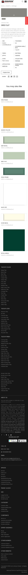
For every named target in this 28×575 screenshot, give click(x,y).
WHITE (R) (4, 207)
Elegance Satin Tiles (6, 343)
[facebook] (2, 435)
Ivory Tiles (3, 283)
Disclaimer (24, 572)
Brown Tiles (4, 276)
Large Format (4, 495)
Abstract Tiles (4, 311)
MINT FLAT (4, 161)
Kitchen (3, 471)
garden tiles (16, 429)
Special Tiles (4, 385)
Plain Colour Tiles (5, 327)
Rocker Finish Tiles (5, 373)
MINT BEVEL (4, 146)
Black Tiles (3, 272)
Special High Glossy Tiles (7, 381)
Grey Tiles (3, 281)
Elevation (3, 476)
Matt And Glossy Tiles (6, 357)
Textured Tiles (4, 390)
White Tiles (3, 302)
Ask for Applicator (5, 536)
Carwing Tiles (4, 341)
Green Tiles (4, 279)
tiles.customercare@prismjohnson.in (10, 458)
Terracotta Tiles (5, 301)
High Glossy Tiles (5, 355)
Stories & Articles (5, 524)
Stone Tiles (3, 330)
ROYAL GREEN (5, 253)
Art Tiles (3, 313)
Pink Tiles (3, 293)
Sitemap (9, 570)
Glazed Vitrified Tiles (6, 507)
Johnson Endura (5, 543)
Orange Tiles (4, 291)
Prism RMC (3, 556)
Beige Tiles (3, 270)
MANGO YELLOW (5, 130)
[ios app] (22, 441)
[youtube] (11, 435)
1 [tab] (14, 15)
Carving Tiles (4, 340)
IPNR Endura (4, 558)
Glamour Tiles (4, 347)
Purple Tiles (4, 295)
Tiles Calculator (5, 534)
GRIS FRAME (4, 100)
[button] (22, 2)
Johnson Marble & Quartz (7, 547)
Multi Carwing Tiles (5, 362)
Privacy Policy (22, 570)
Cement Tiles (4, 315)
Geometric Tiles (5, 319)
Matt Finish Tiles (5, 359)
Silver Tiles (3, 299)
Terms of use (15, 570)
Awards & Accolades (6, 520)
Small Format (4, 499)
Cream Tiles (4, 278)
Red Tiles (3, 297)
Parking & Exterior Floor (6, 484)
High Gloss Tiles (5, 353)
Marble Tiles (4, 321)
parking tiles (21, 427)
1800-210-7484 (5, 449)
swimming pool (5, 429)
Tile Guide (3, 532)
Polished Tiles (4, 366)
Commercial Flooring (6, 480)
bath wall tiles (4, 424)
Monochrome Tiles (6, 325)
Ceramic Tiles (4, 505)
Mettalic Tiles (4, 323)
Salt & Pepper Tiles (5, 329)
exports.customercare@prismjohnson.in (11, 460)
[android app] (13, 441)
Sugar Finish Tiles (5, 388)
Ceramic (17, 55)
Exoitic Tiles (4, 345)
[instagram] (6, 435)
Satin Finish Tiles (5, 379)
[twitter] (4, 435)
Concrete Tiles (4, 317)
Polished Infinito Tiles (6, 364)
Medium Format (5, 497)
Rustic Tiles (4, 377)
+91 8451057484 (6, 452)
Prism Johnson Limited (7, 554)
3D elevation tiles (10, 421)
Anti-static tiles (14, 427)
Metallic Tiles (4, 285)
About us (3, 518)
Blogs (2, 531)
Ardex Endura (4, 560)
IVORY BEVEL (4, 223)
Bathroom (3, 472)
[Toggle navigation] (25, 1)
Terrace (3, 474)
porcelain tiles (12, 424)
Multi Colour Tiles (5, 287)
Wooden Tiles (4, 332)
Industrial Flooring (5, 482)
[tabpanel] (14, 12)
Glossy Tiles (4, 349)
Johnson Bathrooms (6, 545)
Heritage (14, 6)
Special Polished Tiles (6, 383)
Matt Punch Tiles (5, 360)
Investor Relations (5, 522)
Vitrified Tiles (4, 509)
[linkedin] (8, 435)
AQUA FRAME (4, 177)
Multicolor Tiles (4, 289)
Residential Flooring (6, 478)
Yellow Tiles (4, 304)
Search (8, 6)
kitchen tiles (21, 423)
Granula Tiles (4, 351)
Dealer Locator (6, 488)
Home (2, 6)
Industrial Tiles (4, 511)
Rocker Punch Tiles (5, 375)
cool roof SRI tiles (5, 427)
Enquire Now (26, 21)
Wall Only (4, 66)
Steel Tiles (3, 387)
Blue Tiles (3, 274)
